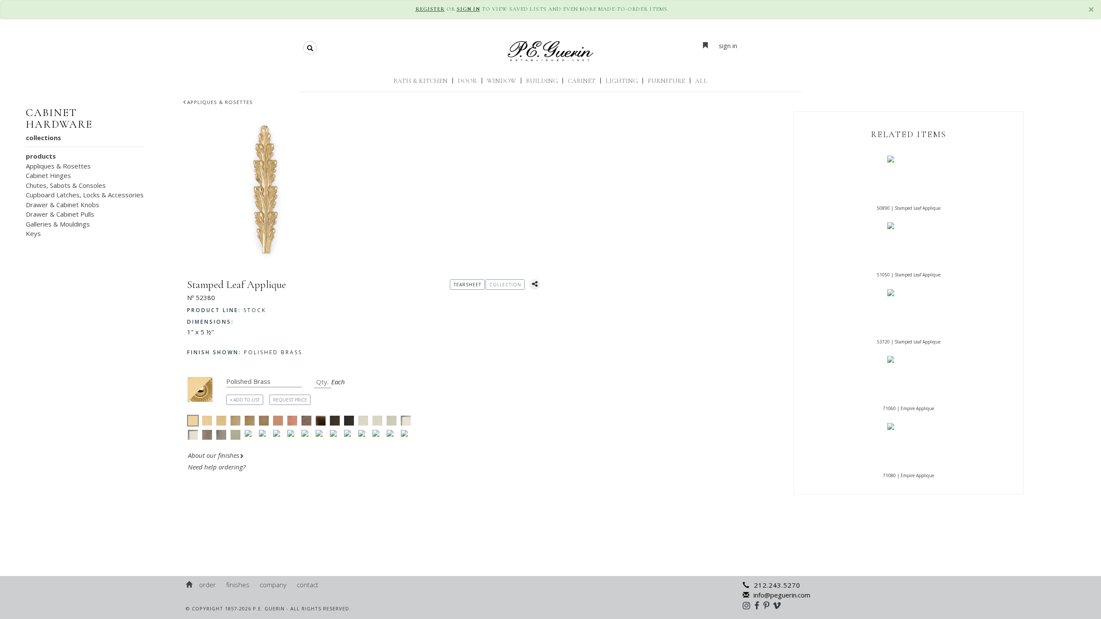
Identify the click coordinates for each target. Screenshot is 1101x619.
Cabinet (582, 81)
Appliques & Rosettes (220, 102)
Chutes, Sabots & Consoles (66, 185)
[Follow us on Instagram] (748, 605)
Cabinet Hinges (48, 175)
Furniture (666, 81)
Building (542, 81)
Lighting (622, 81)
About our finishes (213, 455)
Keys (33, 233)
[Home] (190, 584)
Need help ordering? (217, 467)
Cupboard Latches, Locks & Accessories (85, 194)
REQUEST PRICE (290, 400)
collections (43, 137)
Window (501, 81)
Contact (307, 584)
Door (467, 81)
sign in (728, 45)
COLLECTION (505, 285)
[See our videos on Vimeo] (779, 605)
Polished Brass (244, 352)
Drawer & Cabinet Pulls (60, 214)
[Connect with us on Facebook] (758, 605)
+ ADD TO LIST (245, 400)
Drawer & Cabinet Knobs (62, 204)
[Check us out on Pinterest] (768, 605)
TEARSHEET (467, 285)
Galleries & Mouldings (58, 224)
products (41, 156)
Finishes (237, 584)
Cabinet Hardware (59, 118)
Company (273, 584)
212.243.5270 (777, 585)
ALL (701, 81)
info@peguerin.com (781, 595)
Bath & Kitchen (421, 81)
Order (207, 584)
